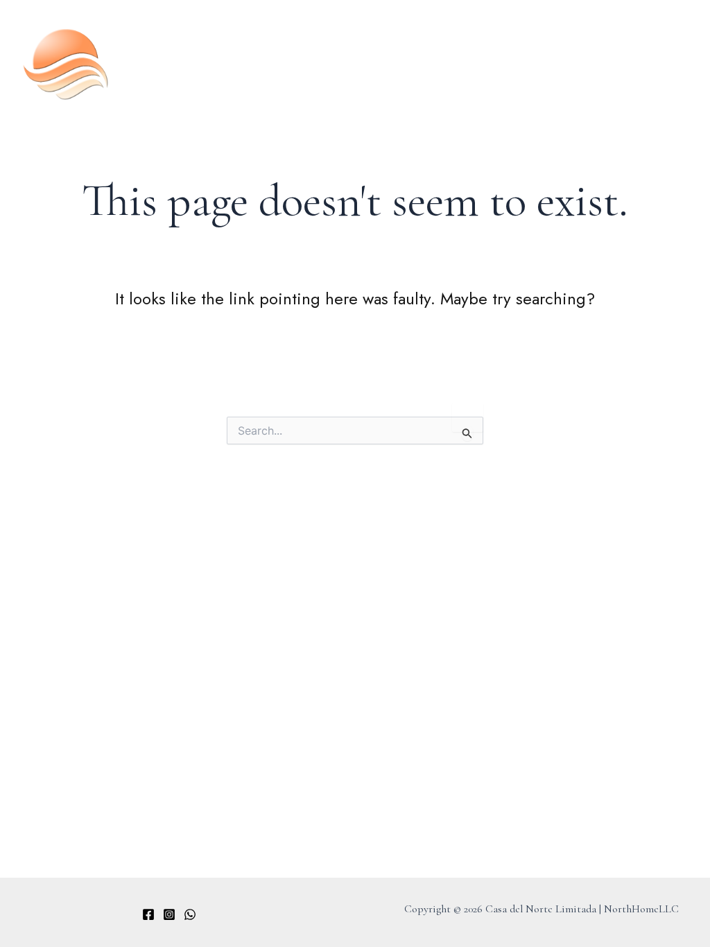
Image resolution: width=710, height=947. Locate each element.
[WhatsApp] (190, 914)
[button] (685, 58)
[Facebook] (148, 914)
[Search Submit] (467, 433)
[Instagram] (169, 914)
